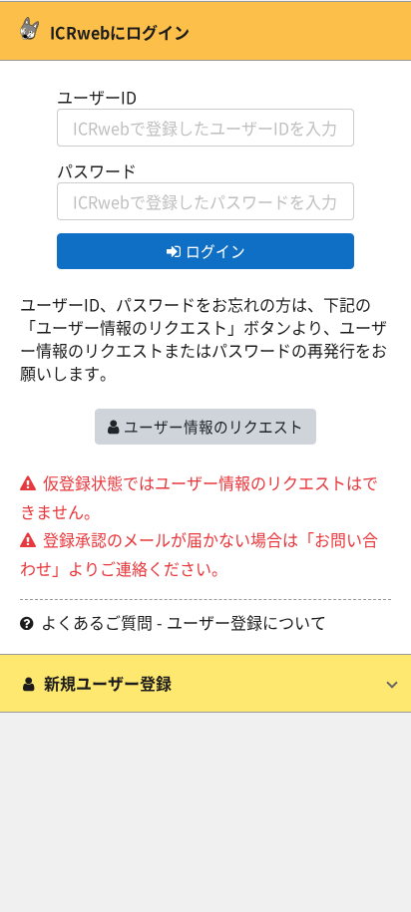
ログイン (215, 250)
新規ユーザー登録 (108, 683)
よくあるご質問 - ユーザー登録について (183, 622)
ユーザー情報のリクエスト (213, 426)
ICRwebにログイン (118, 32)
